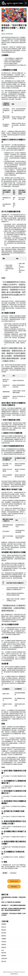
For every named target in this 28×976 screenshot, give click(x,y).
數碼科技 (3, 935)
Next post (14, 886)
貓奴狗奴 (3, 930)
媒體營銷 (3, 924)
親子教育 (5, 873)
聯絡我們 (3, 955)
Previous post (14, 881)
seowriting (13, 873)
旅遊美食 (3, 944)
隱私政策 (3, 961)
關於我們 (3, 952)
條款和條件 (4, 958)
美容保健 (3, 941)
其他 (2, 950)
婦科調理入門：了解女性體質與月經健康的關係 (13, 905)
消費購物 (3, 938)
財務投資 (3, 947)
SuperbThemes (14, 973)
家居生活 (3, 927)
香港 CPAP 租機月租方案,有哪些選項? (11, 902)
